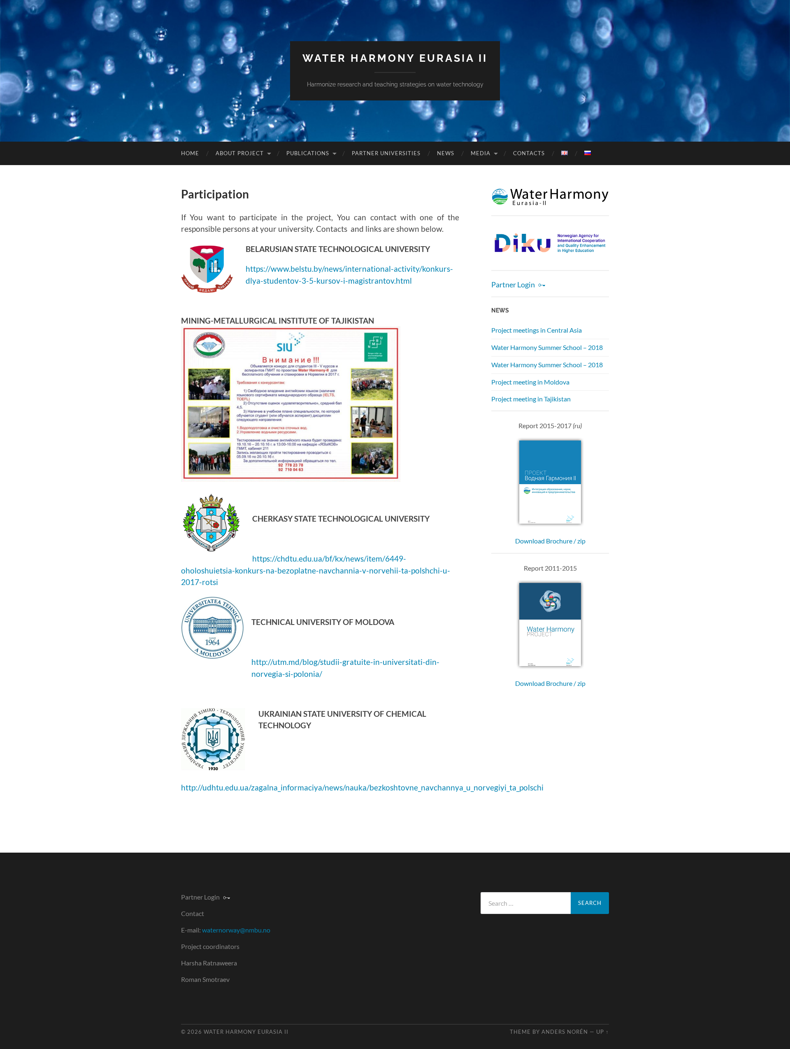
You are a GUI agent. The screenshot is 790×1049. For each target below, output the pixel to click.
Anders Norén (564, 1031)
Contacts (529, 153)
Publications (307, 153)
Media (480, 153)
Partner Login (513, 284)
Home (190, 153)
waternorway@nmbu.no (236, 930)
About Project (240, 153)
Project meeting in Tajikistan (531, 399)
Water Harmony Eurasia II (395, 58)
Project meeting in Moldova (530, 382)
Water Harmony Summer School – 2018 (547, 347)
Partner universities (386, 153)
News (445, 153)
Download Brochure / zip (550, 541)
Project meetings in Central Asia (536, 330)
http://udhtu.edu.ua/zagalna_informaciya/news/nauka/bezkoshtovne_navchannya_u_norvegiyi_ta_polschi (362, 787)
